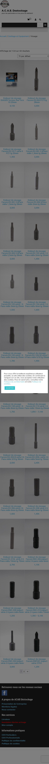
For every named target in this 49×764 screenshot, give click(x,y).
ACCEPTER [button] (10, 388)
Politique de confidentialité (14, 382)
